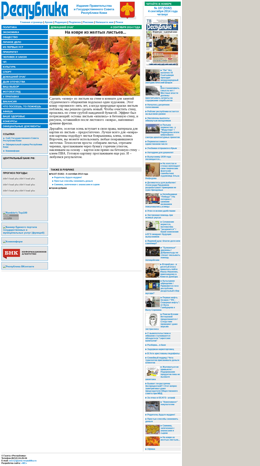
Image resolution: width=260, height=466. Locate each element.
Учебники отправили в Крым (162, 148)
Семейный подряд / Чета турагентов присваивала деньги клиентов (162, 360)
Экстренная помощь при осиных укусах (159, 216)
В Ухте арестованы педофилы (163, 353)
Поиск (119, 22)
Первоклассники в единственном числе (156, 142)
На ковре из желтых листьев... (170, 438)
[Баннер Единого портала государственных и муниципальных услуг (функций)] (24, 232)
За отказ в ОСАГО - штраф (161, 397)
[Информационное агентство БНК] (24, 258)
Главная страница (31, 22)
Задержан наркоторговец (160, 349)
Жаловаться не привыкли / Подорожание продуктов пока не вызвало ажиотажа (162, 373)
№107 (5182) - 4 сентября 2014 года (69, 174)
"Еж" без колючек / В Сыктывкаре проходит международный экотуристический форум (161, 76)
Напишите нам (104, 22)
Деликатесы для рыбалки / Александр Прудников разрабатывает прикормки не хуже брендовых (160, 186)
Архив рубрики (59, 188)
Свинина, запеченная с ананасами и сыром (77, 184)
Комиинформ (12, 151)
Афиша (151, 449)
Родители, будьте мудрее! (68, 177)
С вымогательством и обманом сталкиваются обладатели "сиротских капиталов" (158, 337)
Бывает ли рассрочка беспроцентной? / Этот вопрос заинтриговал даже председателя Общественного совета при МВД (161, 388)
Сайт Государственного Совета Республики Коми (21, 139)
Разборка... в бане (156, 345)
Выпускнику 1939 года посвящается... (158, 158)
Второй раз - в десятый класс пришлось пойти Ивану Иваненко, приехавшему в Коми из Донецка (169, 270)
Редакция (61, 22)
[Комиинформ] (12, 241)
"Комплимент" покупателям (169, 403)
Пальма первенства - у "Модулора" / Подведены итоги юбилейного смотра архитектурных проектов (162, 131)
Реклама (88, 22)
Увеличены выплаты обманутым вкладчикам (158, 119)
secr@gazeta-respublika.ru (22, 460)
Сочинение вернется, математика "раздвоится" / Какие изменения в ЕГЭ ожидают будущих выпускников (161, 229)
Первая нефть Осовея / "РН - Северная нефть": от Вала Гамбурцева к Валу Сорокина (162, 303)
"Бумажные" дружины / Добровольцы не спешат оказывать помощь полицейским (162, 253)
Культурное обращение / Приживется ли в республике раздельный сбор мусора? (162, 287)
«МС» (24, 463)
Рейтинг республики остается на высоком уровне (162, 112)
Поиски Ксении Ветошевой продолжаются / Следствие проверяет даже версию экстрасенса (161, 321)
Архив (49, 22)
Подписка (75, 22)
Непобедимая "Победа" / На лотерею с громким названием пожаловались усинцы (161, 200)
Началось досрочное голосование (157, 105)
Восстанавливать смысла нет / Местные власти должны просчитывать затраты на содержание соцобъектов (162, 94)
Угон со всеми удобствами (161, 211)
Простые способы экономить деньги (73, 181)
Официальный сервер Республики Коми (22, 145)
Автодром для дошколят (160, 152)
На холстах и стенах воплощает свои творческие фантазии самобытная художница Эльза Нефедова (162, 171)
